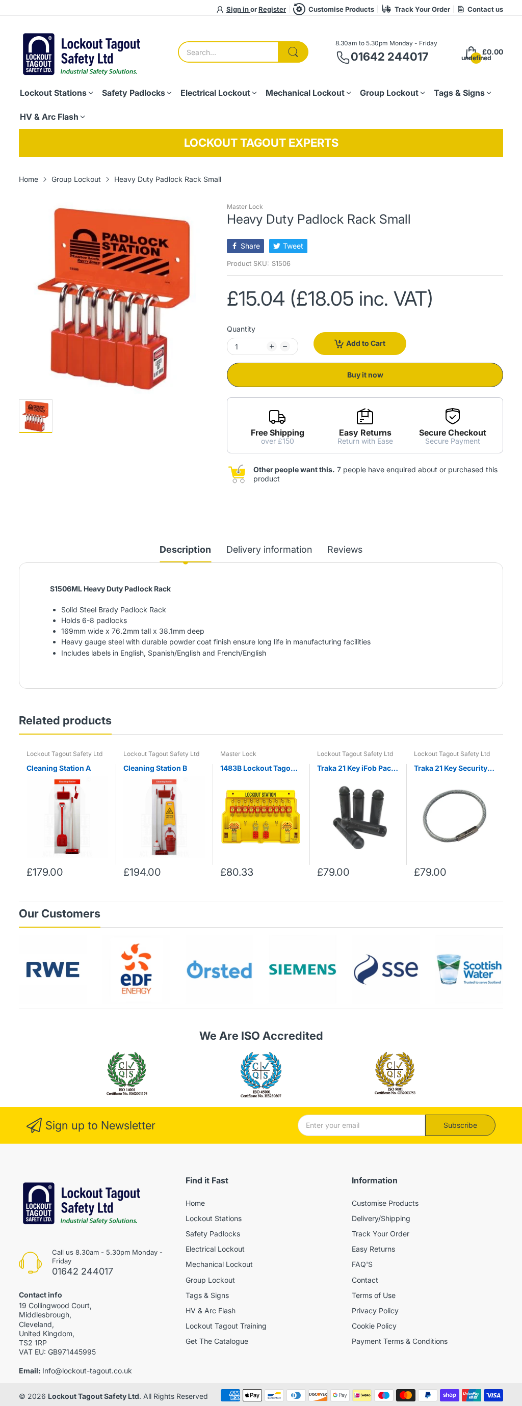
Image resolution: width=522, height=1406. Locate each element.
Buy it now (365, 374)
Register (272, 9)
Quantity (241, 329)
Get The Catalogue (217, 1341)
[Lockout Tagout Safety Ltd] (82, 52)
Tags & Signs (207, 1295)
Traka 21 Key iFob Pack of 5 (356, 768)
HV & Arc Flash (211, 1310)
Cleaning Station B (155, 768)
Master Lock (245, 206)
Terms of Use (374, 1295)
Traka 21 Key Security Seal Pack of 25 (450, 768)
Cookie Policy (374, 1325)
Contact (365, 1280)
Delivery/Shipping (381, 1218)
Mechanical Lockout (219, 1264)
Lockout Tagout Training (226, 1325)
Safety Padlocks (213, 1233)
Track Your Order (422, 9)
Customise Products (341, 9)
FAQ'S (362, 1264)
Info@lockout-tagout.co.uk (87, 1370)
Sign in (238, 9)
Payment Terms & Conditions (400, 1341)
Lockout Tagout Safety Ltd (64, 754)
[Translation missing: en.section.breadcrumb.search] (293, 52)
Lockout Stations (214, 1218)
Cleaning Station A (59, 768)
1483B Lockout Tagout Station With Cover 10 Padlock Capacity (259, 768)
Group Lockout (210, 1280)
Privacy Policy (375, 1310)
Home (195, 1203)
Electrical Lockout (215, 1249)
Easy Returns (373, 1249)
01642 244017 (389, 56)
